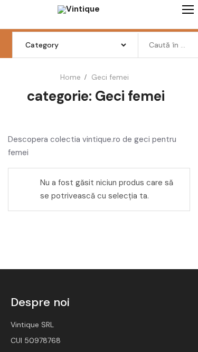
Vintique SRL (32, 324)
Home (70, 77)
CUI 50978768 (36, 340)
